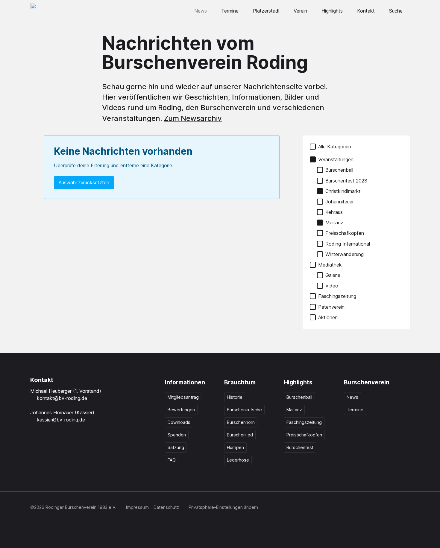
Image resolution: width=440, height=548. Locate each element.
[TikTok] (366, 508)
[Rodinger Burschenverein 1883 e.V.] (40, 11)
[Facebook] (340, 508)
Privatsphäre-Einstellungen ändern (223, 507)
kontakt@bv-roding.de (62, 398)
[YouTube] (379, 508)
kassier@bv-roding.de (61, 420)
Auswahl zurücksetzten (84, 182)
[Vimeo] (392, 508)
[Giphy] (405, 508)
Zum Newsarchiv (193, 118)
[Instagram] (353, 508)
